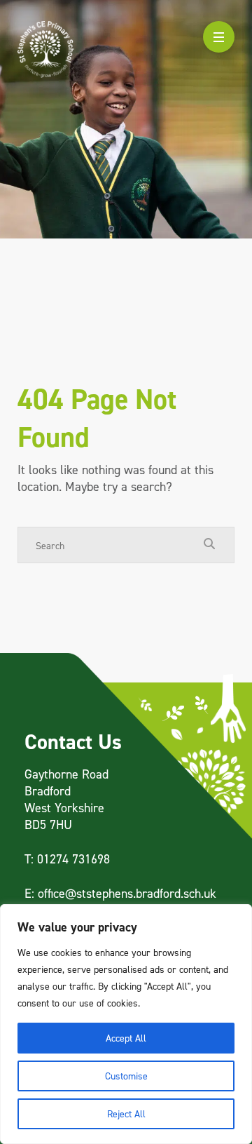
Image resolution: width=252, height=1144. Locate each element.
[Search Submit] (209, 544)
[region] (126, 1024)
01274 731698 (73, 859)
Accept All (126, 1038)
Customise (126, 1076)
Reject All (126, 1113)
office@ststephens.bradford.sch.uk (127, 893)
